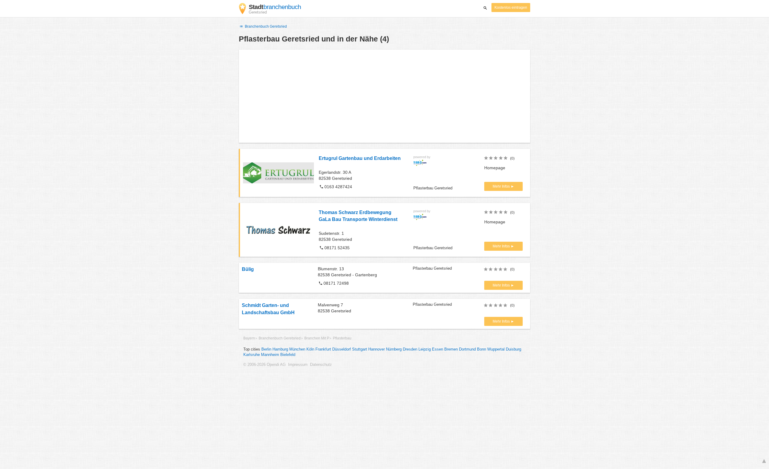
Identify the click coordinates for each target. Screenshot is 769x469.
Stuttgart (359, 349)
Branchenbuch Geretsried (265, 26)
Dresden (410, 349)
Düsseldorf (341, 349)
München (297, 349)
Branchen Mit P (316, 338)
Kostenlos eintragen (510, 7)
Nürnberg (394, 349)
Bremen (451, 349)
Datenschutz (321, 365)
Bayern (249, 338)
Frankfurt (323, 349)
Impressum (298, 365)
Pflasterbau (342, 338)
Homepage (494, 167)
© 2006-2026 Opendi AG (264, 365)
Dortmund (467, 349)
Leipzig (424, 349)
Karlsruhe (251, 355)
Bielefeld (287, 355)
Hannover (376, 349)
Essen (437, 349)
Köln (310, 349)
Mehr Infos (502, 186)
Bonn (481, 349)
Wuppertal (496, 349)
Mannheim (270, 355)
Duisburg (513, 349)
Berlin (266, 349)
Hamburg (280, 349)
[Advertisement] (384, 96)
